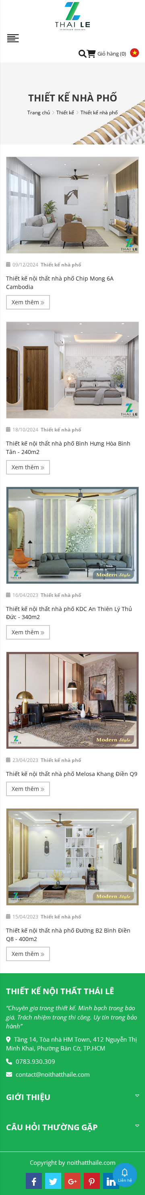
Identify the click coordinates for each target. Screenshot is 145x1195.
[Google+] (72, 1181)
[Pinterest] (92, 1181)
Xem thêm (26, 302)
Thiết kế (65, 112)
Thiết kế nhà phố (99, 112)
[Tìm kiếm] (83, 53)
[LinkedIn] (111, 1181)
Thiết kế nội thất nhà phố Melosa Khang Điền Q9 (71, 774)
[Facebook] (34, 1181)
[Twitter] (53, 1181)
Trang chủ (38, 112)
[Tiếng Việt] (132, 52)
